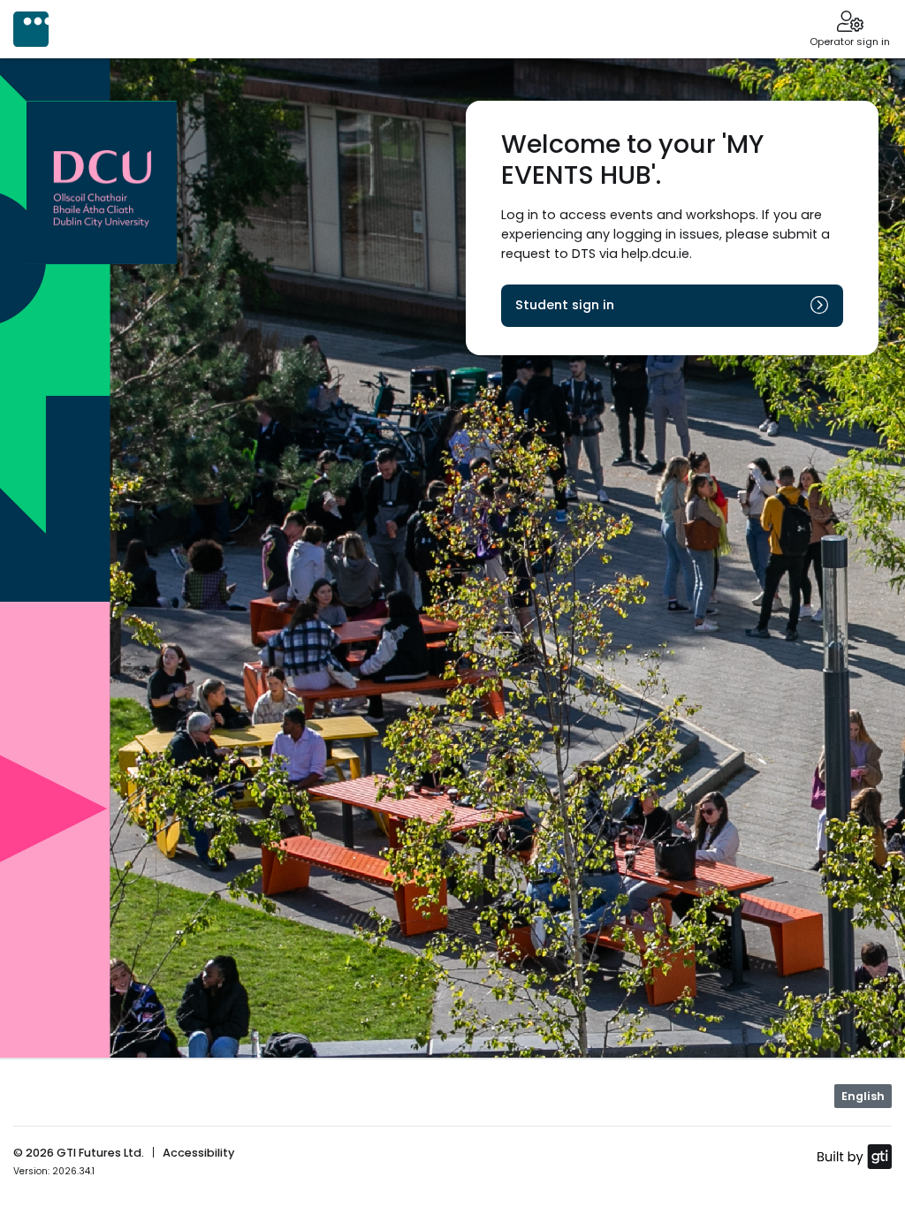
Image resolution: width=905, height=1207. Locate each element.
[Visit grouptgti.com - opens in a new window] (854, 1156)
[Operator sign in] (850, 23)
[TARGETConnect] (31, 29)
